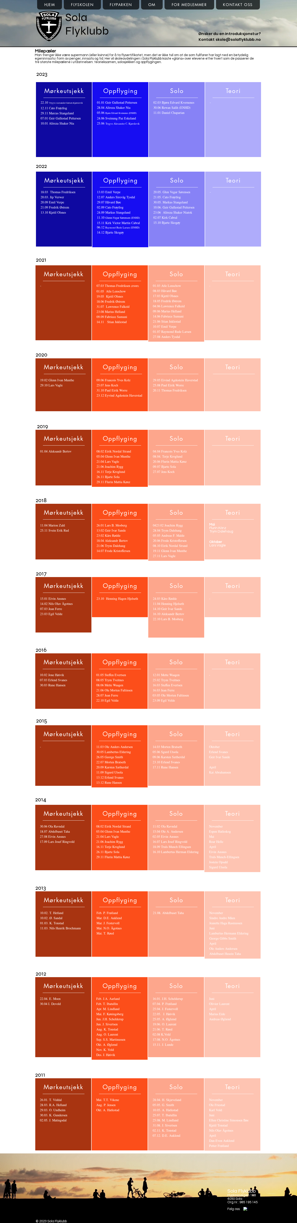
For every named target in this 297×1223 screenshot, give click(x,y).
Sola (76, 17)
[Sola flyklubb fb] (245, 1209)
